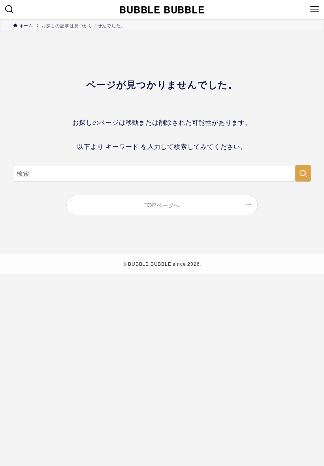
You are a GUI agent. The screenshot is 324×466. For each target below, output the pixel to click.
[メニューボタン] (314, 9)
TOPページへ (162, 205)
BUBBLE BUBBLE (161, 9)
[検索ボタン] (9, 9)
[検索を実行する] (303, 173)
